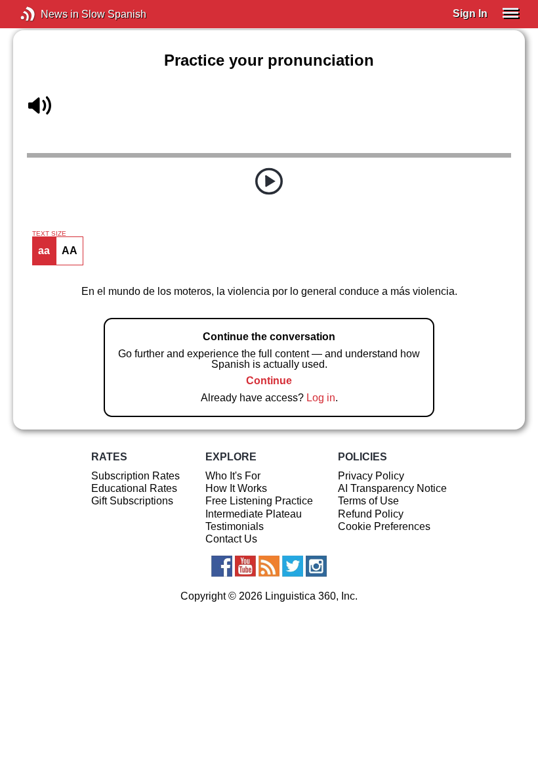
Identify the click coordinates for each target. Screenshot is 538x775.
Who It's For (232, 475)
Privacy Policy (371, 475)
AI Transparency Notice (392, 488)
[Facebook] (221, 566)
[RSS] (269, 566)
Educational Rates (134, 488)
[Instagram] (316, 566)
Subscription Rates (135, 475)
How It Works (236, 488)
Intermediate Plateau (253, 514)
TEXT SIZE (49, 234)
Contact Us (231, 538)
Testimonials (234, 526)
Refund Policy (371, 514)
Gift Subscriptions (132, 500)
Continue (269, 380)
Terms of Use (368, 500)
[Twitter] (292, 566)
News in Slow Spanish (47, 14)
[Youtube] (245, 566)
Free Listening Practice (259, 500)
